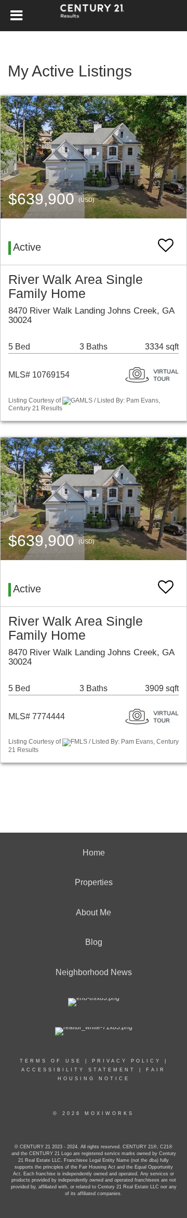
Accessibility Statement (78, 1069)
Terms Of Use (51, 1061)
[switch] (166, 240)
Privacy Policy (126, 1061)
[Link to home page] (93, 15)
